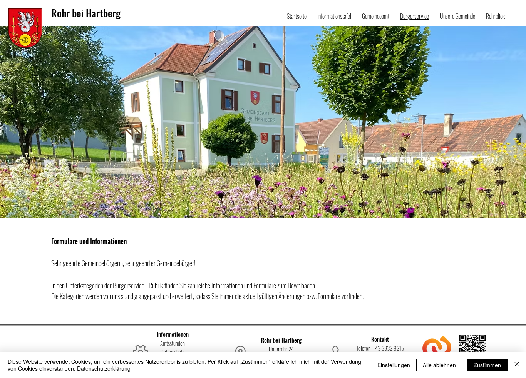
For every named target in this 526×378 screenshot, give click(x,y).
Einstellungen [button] (393, 365)
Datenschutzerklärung (104, 368)
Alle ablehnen (439, 365)
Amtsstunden (172, 343)
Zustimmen (487, 365)
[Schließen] (516, 365)
